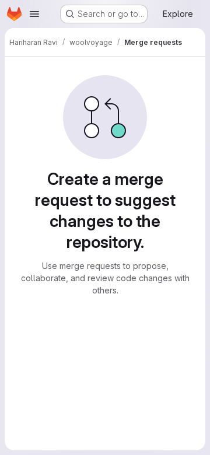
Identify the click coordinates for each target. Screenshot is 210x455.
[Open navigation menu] (34, 14)
